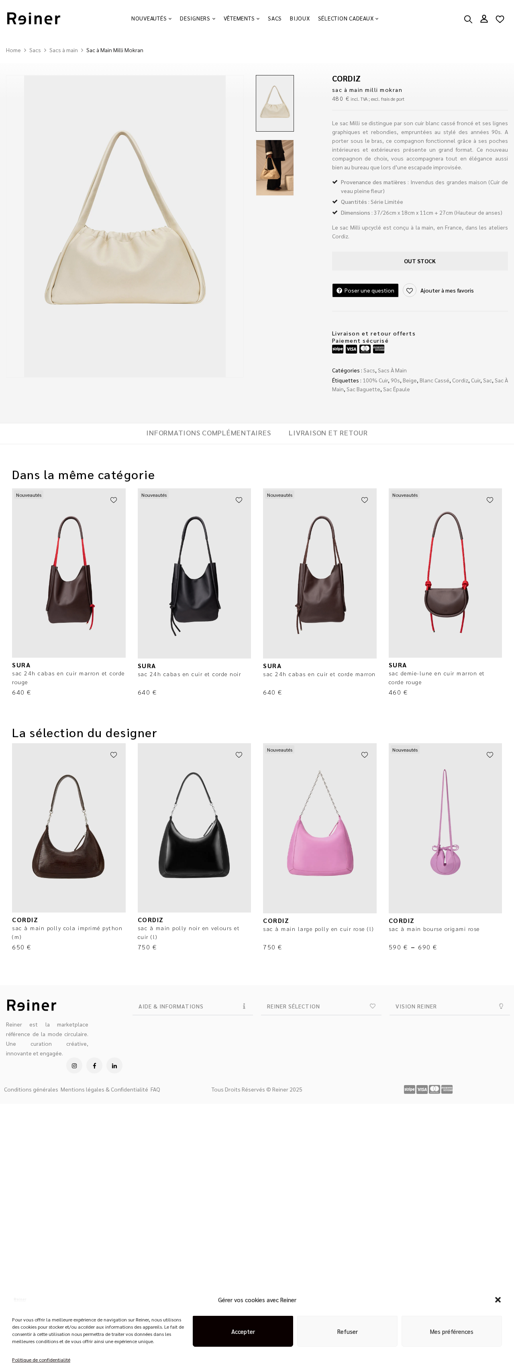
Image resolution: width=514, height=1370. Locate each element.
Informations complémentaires (208, 432)
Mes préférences (451, 1327)
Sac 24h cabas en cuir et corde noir (189, 673)
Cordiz (460, 380)
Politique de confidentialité (41, 1355)
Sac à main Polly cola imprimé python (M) (67, 932)
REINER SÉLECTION (293, 1006)
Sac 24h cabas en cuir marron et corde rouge (68, 677)
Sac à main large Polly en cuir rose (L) (318, 928)
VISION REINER (416, 1006)
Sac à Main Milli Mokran (367, 89)
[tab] (208, 433)
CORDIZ (346, 78)
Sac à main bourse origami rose (434, 928)
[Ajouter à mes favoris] (114, 500)
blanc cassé (434, 380)
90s (395, 380)
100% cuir (375, 380)
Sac (487, 380)
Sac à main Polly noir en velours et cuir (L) (189, 932)
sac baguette (363, 388)
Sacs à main (63, 49)
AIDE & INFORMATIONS (171, 1006)
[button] (498, 1296)
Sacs (35, 49)
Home (13, 49)
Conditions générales (31, 1089)
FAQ (155, 1089)
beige (410, 380)
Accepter (243, 1327)
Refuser (347, 1327)
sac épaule (396, 388)
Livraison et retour (328, 432)
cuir (475, 380)
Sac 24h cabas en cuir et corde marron (319, 673)
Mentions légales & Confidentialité (104, 1089)
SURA (21, 665)
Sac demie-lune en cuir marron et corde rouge (437, 677)
